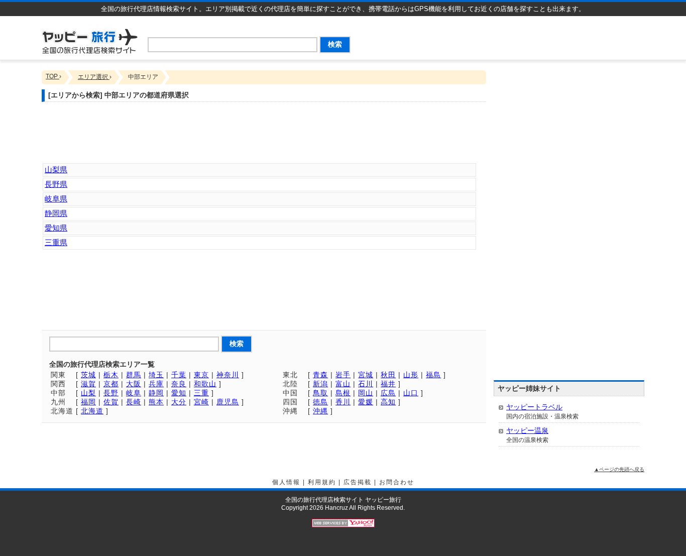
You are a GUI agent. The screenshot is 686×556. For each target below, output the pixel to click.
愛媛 (365, 402)
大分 (178, 402)
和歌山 (205, 384)
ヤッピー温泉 (527, 430)
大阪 (133, 384)
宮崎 (201, 402)
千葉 (178, 375)
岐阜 (133, 393)
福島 (433, 375)
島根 (343, 393)
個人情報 (286, 482)
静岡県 (56, 213)
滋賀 (88, 384)
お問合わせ (396, 482)
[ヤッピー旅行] (90, 40)
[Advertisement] (526, 36)
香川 (343, 402)
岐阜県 (56, 198)
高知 (388, 402)
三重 (201, 393)
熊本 (156, 402)
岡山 (365, 393)
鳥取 (320, 393)
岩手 (343, 375)
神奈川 (227, 375)
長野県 (56, 184)
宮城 (365, 375)
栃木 (111, 375)
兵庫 (156, 384)
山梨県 (56, 169)
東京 (201, 375)
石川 (365, 384)
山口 (410, 393)
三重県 (56, 242)
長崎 (133, 402)
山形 (410, 375)
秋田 (388, 375)
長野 (111, 393)
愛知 (178, 393)
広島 (388, 393)
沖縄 (320, 411)
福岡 (88, 402)
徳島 (320, 402)
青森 (320, 375)
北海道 (92, 411)
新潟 (320, 384)
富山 (343, 384)
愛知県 (56, 228)
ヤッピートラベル (534, 407)
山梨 (88, 393)
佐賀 (111, 402)
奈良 (178, 384)
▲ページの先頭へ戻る (619, 469)
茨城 (88, 375)
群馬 (133, 375)
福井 (388, 384)
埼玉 (156, 375)
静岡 (156, 393)
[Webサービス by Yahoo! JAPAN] (343, 522)
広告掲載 (358, 482)
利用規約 (322, 482)
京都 (111, 384)
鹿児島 (227, 402)
